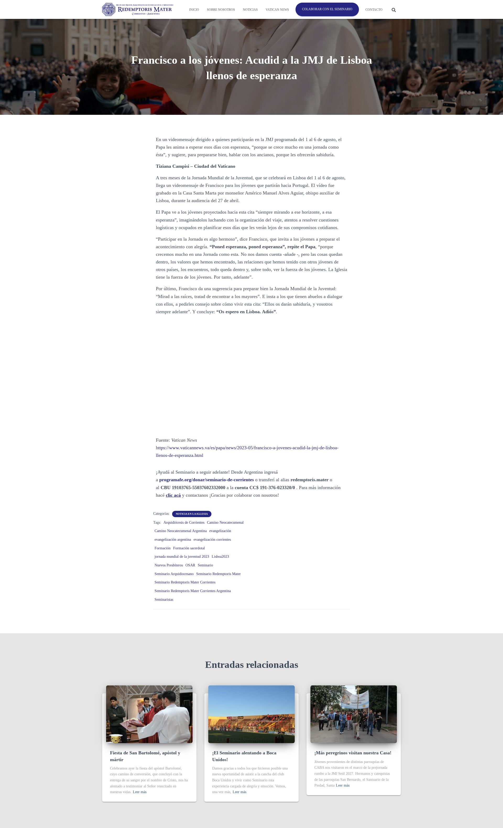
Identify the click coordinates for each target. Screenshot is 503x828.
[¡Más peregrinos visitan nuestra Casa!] (353, 714)
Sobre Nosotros (221, 10)
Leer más (139, 792)
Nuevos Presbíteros (169, 565)
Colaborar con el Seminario (327, 9)
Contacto (373, 10)
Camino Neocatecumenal (225, 522)
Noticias (250, 10)
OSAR (190, 565)
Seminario (205, 565)
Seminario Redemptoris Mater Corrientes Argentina (193, 591)
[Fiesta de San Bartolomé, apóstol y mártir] (149, 714)
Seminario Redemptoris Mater (218, 574)
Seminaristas (164, 600)
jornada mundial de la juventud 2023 (182, 557)
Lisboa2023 (220, 557)
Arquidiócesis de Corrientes (183, 522)
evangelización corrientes (212, 540)
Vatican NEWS (277, 10)
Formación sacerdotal (189, 548)
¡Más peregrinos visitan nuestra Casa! (352, 752)
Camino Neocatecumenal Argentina (181, 531)
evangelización (220, 531)
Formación (163, 548)
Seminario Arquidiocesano (174, 574)
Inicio (194, 10)
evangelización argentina (173, 540)
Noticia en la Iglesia (192, 513)
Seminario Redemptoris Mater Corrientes (185, 582)
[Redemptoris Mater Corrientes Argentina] (137, 9)
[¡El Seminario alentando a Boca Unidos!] (251, 714)
